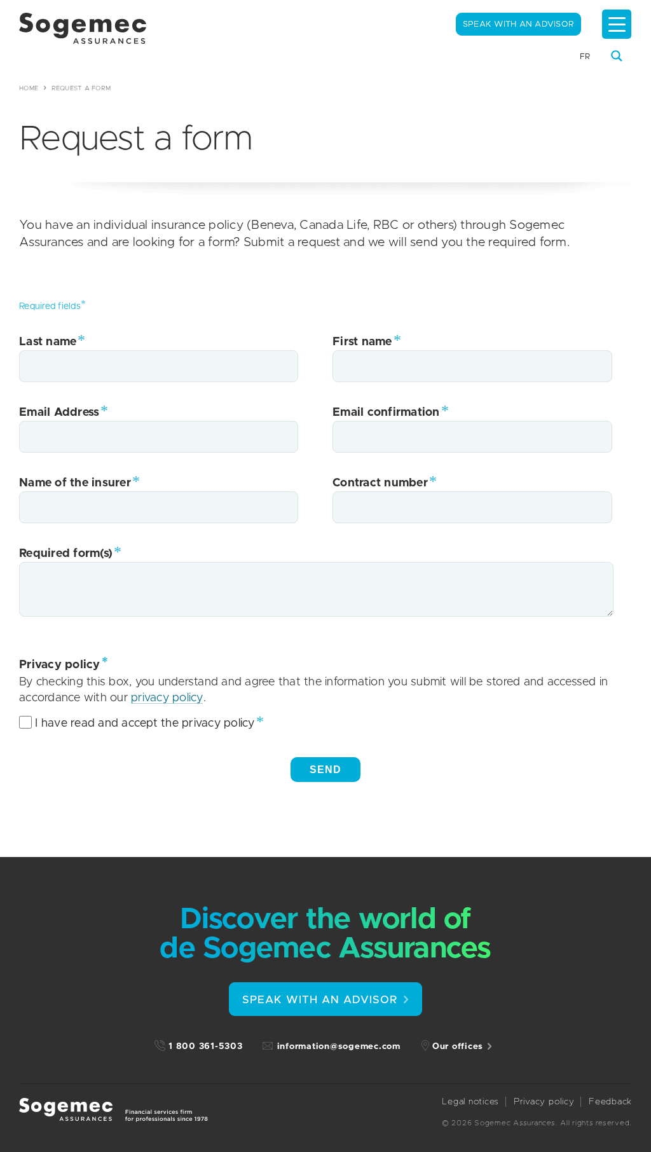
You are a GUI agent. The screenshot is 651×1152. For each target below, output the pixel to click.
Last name (47, 342)
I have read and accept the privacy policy (144, 723)
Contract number (380, 483)
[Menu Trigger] (616, 24)
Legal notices (470, 1101)
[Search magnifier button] (616, 56)
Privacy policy (544, 1101)
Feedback (610, 1101)
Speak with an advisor (518, 24)
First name (362, 342)
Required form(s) (66, 553)
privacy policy (167, 698)
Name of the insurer (75, 483)
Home (28, 88)
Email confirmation (386, 412)
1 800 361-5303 (205, 1046)
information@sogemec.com (339, 1046)
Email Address (59, 412)
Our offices (457, 1046)
